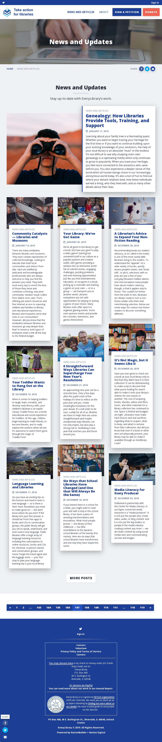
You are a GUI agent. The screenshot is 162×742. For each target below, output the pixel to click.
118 (132, 607)
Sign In (155, 2)
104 (48, 607)
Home (10, 68)
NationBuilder (79, 732)
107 (77, 607)
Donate (151, 12)
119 (142, 607)
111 (115, 607)
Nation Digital (97, 732)
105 (58, 607)
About (104, 12)
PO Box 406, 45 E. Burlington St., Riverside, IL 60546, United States (81, 721)
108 (87, 607)
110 (106, 607)
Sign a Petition (127, 12)
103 (39, 607)
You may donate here (61, 663)
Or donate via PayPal (81, 685)
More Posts (81, 578)
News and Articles (80, 12)
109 (96, 607)
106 (67, 607)
